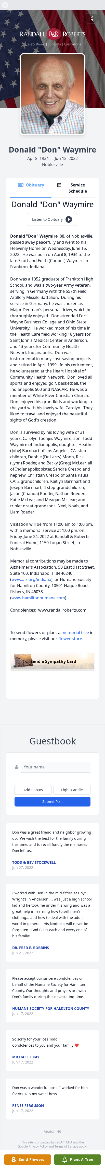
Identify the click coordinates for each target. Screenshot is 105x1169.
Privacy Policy (38, 1146)
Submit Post (52, 801)
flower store (70, 638)
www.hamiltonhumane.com (38, 598)
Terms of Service (66, 1146)
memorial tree (75, 632)
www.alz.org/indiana (31, 579)
